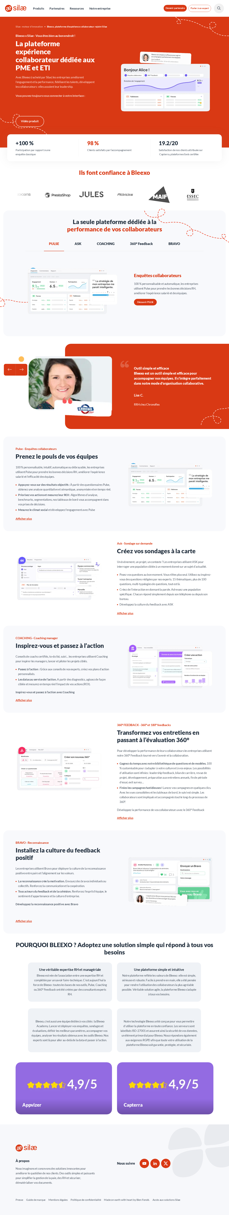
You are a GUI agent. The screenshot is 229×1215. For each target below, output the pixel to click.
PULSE (54, 244)
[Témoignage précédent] (10, 370)
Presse (19, 1199)
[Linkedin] (155, 1163)
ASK (78, 244)
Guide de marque (35, 1199)
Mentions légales (58, 1199)
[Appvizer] (64, 1088)
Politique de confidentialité (86, 1199)
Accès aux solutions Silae (166, 1199)
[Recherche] (219, 8)
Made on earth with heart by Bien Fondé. (126, 1199)
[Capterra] (165, 1088)
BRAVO (174, 244)
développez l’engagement (66, 510)
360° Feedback (141, 244)
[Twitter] (165, 1163)
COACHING (105, 244)
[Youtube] (144, 1163)
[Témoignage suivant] (21, 370)
